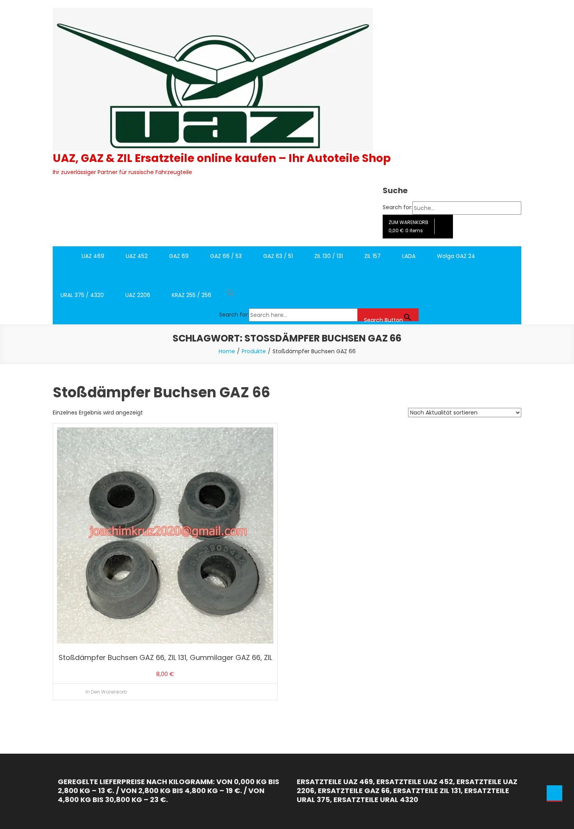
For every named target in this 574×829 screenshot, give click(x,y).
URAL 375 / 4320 (82, 295)
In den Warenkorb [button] (106, 691)
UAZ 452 (137, 256)
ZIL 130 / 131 (328, 256)
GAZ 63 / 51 (278, 256)
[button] (319, 295)
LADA (408, 256)
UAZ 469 (93, 256)
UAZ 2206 (137, 295)
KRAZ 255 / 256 (191, 295)
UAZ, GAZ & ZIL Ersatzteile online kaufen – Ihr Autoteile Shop (222, 158)
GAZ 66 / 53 (226, 256)
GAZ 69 (179, 256)
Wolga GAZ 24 (456, 256)
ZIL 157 (372, 256)
